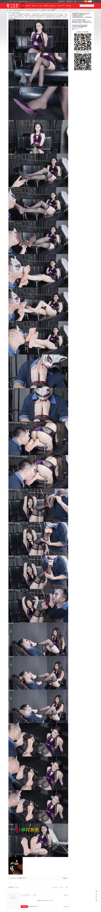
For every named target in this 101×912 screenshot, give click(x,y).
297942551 (76, 27)
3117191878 (81, 27)
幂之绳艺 (68, 5)
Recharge (40, 5)
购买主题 (65, 878)
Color (24, 895)
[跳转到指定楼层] (66, 887)
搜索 (90, 5)
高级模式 (66, 895)
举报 (67, 882)
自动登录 (78, 1)
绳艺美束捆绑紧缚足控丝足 (23, 1)
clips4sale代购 (31, 1)
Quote (30, 895)
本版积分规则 (66, 906)
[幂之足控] (7, 1)
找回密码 (82, 1)
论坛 (23, 5)
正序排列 (17, 887)
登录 (47, 900)
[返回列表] (96, 900)
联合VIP (34, 5)
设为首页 (10, 1)
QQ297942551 (61, 5)
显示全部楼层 (55, 887)
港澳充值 (46, 5)
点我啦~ (90, 22)
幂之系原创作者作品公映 (18, 10)
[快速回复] (96, 891)
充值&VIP (28, 5)
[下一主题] (96, 897)
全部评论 (11, 887)
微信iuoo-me (53, 5)
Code (33, 895)
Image (26, 895)
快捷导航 (93, 1)
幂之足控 (7, 10)
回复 (11, 882)
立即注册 (51, 900)
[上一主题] (96, 894)
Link (28, 895)
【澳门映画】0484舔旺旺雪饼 (47, 10)
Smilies (35, 895)
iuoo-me (76, 29)
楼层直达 (61, 887)
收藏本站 (15, 1)
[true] (93, 6)
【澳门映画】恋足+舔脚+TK (32, 10)
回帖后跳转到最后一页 (34, 906)
